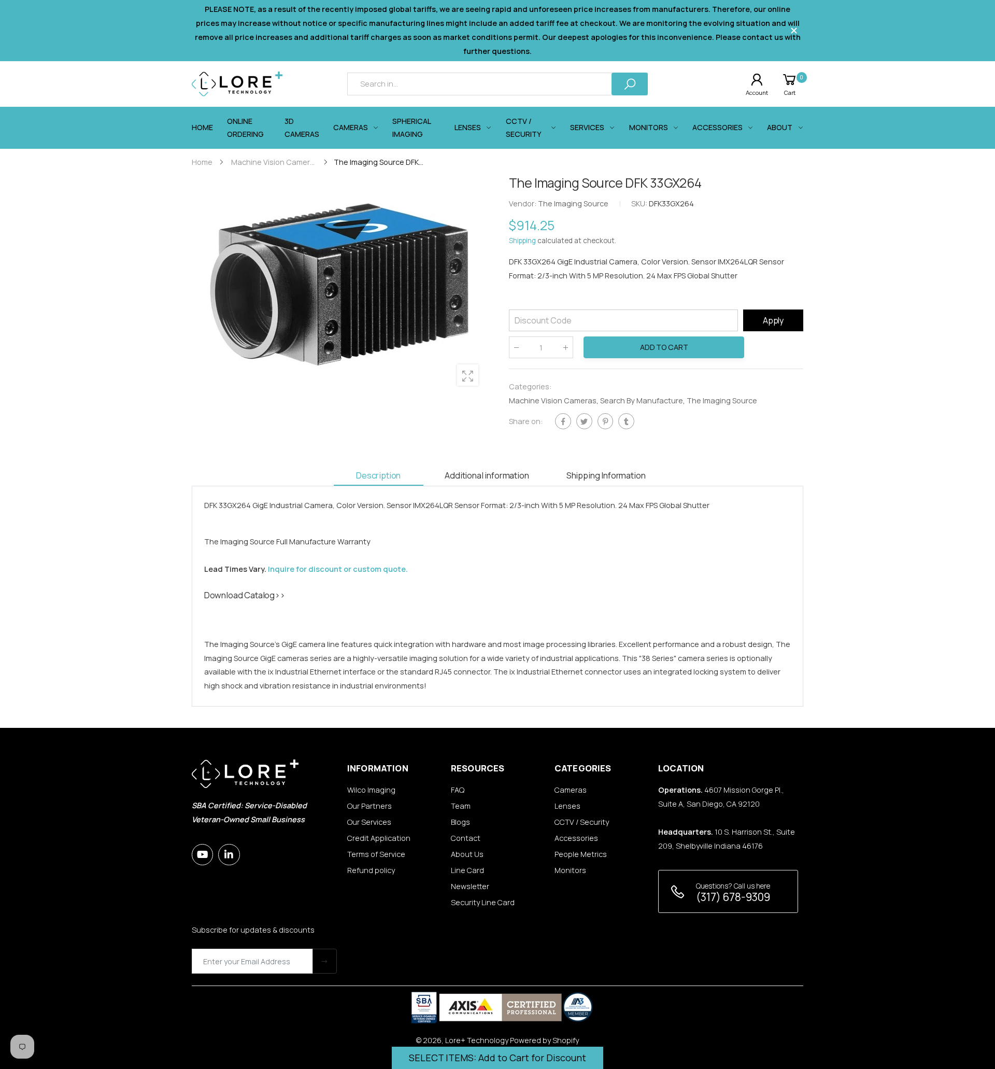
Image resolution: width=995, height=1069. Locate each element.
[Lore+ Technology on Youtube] (202, 854)
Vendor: (523, 204)
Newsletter (470, 886)
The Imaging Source (722, 400)
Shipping (522, 241)
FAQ (457, 790)
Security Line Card (483, 902)
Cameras (571, 790)
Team (461, 806)
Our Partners (369, 806)
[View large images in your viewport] (467, 375)
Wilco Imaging (371, 790)
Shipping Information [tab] (606, 475)
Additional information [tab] (487, 475)
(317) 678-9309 (733, 897)
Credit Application (378, 838)
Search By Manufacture (641, 400)
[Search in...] (630, 84)
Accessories (576, 838)
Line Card (467, 870)
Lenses (567, 806)
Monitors (570, 870)
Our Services (369, 822)
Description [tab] (378, 475)
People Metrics (581, 854)
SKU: (640, 204)
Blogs (460, 822)
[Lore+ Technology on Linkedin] (228, 854)
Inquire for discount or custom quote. (338, 569)
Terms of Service (376, 854)
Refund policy (371, 870)
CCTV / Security (582, 822)
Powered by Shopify (544, 1040)
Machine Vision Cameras (552, 400)
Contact (465, 838)
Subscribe (324, 961)
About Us (467, 854)
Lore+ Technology (476, 1040)
